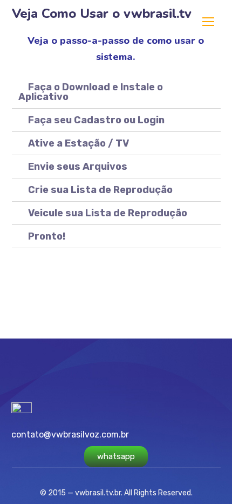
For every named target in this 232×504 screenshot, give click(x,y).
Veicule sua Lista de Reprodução (107, 213)
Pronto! (46, 236)
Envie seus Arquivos (77, 167)
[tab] (116, 92)
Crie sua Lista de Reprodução (100, 190)
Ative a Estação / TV (78, 143)
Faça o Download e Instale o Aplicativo (90, 92)
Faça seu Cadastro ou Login (96, 120)
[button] (116, 456)
